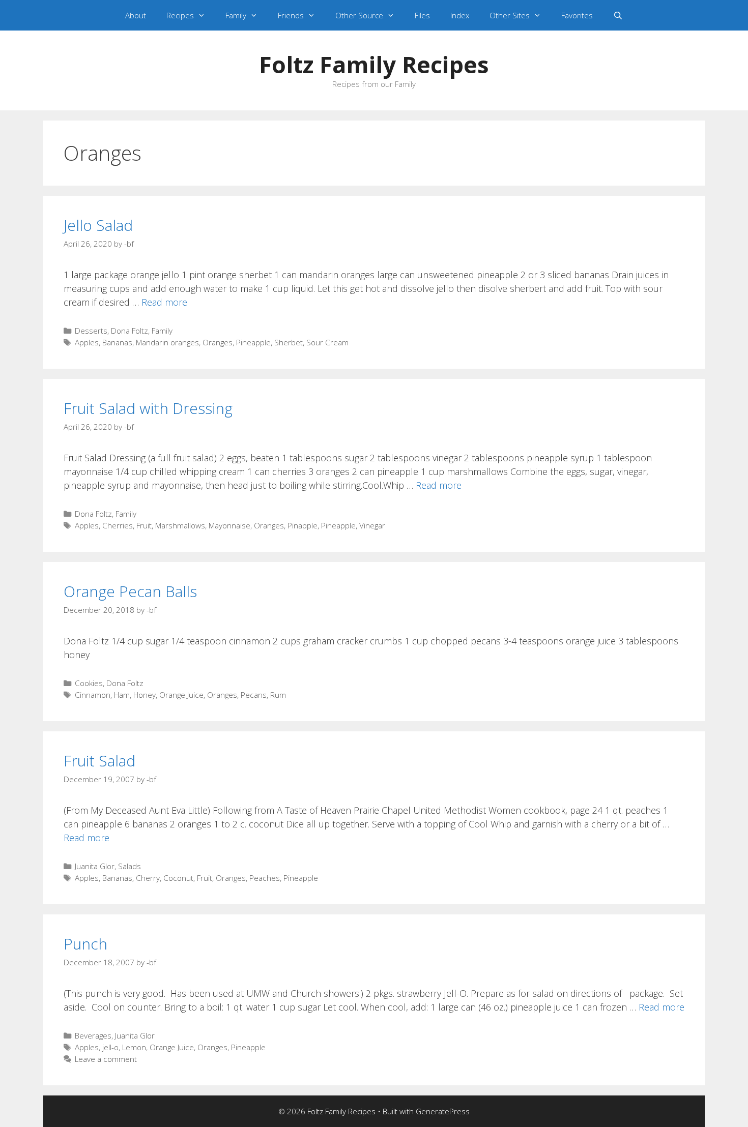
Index (459, 15)
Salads (129, 866)
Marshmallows (180, 525)
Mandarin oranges (167, 342)
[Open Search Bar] (618, 15)
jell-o (110, 1047)
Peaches (264, 878)
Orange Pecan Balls (130, 591)
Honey (144, 695)
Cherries (117, 525)
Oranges (218, 342)
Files (422, 15)
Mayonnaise (229, 525)
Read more (164, 302)
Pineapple (253, 342)
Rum (278, 695)
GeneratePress (443, 1111)
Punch (85, 943)
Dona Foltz (129, 330)
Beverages (93, 1035)
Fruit (144, 525)
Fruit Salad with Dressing (148, 408)
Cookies (89, 683)
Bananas (117, 342)
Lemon (134, 1047)
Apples (87, 342)
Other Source (359, 15)
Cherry (148, 878)
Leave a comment (106, 1059)
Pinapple (302, 525)
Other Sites (510, 15)
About (135, 15)
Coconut (178, 878)
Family (235, 15)
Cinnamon (92, 695)
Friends (291, 15)
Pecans (254, 695)
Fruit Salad (99, 760)
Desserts (91, 330)
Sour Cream (327, 342)
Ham (122, 695)
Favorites (577, 15)
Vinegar (372, 525)
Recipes (180, 15)
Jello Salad (98, 225)
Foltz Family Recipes (374, 64)
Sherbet (288, 342)
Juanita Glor (94, 866)
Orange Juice (181, 695)
